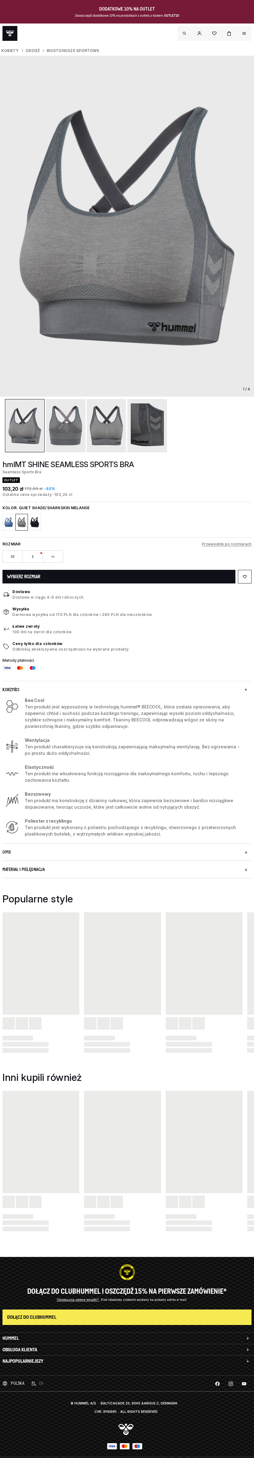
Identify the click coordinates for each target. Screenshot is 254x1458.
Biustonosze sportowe (73, 50)
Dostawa (21, 591)
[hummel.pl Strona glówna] (9, 33)
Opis (6, 852)
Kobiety (10, 50)
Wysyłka (20, 609)
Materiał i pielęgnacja (23, 869)
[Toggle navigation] (184, 33)
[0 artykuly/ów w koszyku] (229, 33)
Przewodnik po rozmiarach (227, 544)
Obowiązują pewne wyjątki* (78, 1299)
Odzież (33, 50)
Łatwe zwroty (26, 626)
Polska (17, 1383)
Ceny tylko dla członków (37, 643)
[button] (199, 33)
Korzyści (10, 689)
